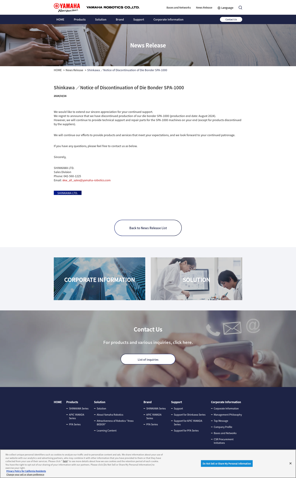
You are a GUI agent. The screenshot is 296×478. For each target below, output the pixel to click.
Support (138, 19)
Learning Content (106, 430)
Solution (100, 19)
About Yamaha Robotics (110, 414)
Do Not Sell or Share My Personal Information (227, 463)
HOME (60, 19)
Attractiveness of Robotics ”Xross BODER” (115, 422)
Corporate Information (168, 19)
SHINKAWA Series (79, 408)
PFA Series (75, 424)
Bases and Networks (178, 7)
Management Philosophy (228, 414)
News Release (204, 7)
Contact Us (231, 19)
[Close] (290, 463)
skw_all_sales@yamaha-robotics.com (86, 180)
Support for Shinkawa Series (190, 414)
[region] (148, 463)
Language (227, 7)
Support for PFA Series (186, 430)
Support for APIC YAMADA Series (188, 422)
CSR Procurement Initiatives (223, 440)
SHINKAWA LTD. (67, 193)
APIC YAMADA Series (76, 416)
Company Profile (223, 427)
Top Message (221, 420)
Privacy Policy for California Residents (26, 471)
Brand (120, 19)
